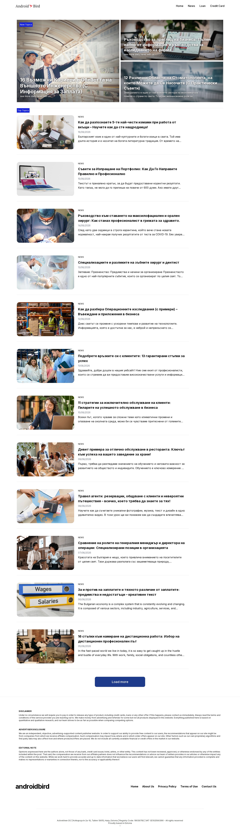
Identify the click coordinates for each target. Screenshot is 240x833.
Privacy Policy (167, 786)
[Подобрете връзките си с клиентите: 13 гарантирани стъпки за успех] (45, 366)
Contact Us (209, 786)
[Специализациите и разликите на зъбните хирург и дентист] (45, 272)
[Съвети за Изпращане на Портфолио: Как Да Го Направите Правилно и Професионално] (45, 179)
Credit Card (217, 6)
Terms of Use (189, 786)
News (191, 6)
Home (179, 6)
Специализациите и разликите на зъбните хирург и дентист (128, 262)
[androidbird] (28, 6)
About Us (148, 786)
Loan (203, 6)
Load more (120, 682)
